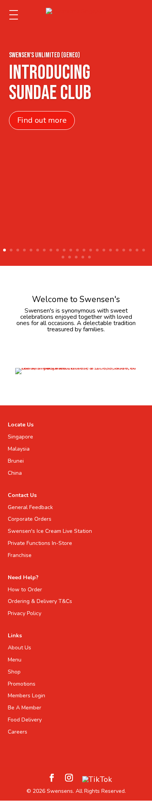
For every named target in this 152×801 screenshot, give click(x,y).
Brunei (16, 461)
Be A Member (24, 707)
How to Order (25, 589)
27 (89, 257)
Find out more (42, 120)
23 (63, 257)
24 (69, 257)
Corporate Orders (29, 519)
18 (117, 250)
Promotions (21, 684)
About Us (19, 647)
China (15, 473)
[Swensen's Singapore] (76, 11)
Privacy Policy (24, 613)
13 (84, 250)
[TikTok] (97, 779)
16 (104, 250)
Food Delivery (25, 719)
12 (77, 250)
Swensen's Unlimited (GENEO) (44, 55)
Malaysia (19, 449)
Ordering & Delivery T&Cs (40, 601)
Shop (14, 671)
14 (90, 250)
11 (70, 250)
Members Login (26, 695)
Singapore (20, 436)
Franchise (20, 555)
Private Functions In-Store (40, 543)
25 (76, 257)
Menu (14, 659)
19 (123, 250)
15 (97, 250)
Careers (17, 732)
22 (143, 250)
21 (137, 250)
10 (64, 250)
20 (130, 250)
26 (82, 257)
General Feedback (30, 507)
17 (110, 250)
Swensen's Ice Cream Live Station (50, 531)
